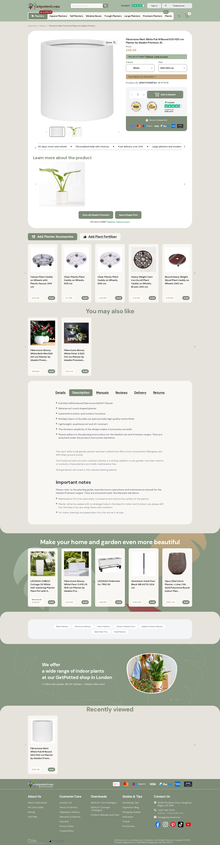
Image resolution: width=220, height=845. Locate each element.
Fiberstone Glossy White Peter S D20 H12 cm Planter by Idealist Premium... (74, 355)
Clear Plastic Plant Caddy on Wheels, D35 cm (74, 280)
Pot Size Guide (35, 807)
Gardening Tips (130, 802)
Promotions (128, 826)
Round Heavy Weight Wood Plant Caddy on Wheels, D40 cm (177, 280)
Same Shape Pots (128, 214)
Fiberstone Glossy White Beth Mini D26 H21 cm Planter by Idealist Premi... (41, 355)
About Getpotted (37, 802)
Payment (64, 821)
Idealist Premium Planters (152, 626)
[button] (35, 147)
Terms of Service (68, 807)
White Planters (62, 626)
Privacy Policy (66, 826)
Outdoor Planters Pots (125, 626)
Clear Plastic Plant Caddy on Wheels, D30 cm (108, 280)
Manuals (102, 393)
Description (80, 393)
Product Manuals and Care (105, 814)
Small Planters (120, 632)
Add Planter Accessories (55, 237)
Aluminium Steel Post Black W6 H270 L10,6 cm (143, 584)
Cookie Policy (66, 830)
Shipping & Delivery (69, 812)
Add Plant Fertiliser (102, 237)
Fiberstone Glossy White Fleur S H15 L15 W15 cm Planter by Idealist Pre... (75, 586)
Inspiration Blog (130, 807)
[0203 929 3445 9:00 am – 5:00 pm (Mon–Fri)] (179, 16)
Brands (31, 812)
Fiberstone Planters (83, 626)
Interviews (127, 816)
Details (60, 393)
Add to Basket (168, 94)
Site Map (32, 816)
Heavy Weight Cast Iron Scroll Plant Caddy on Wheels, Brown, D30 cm (142, 281)
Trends (126, 821)
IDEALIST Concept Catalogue (100, 809)
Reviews (121, 393)
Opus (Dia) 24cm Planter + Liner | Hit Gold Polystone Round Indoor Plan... (177, 586)
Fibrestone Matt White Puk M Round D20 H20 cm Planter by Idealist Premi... (41, 753)
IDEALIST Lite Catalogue (103, 802)
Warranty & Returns (69, 816)
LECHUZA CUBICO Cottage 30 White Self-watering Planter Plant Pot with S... (42, 586)
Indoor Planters (103, 626)
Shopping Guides (131, 812)
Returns (159, 393)
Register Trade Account (157, 56)
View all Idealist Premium (95, 214)
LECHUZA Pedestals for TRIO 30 (109, 583)
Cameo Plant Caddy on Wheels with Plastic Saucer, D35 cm (41, 281)
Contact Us (65, 802)
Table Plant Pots (101, 632)
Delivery (140, 393)
